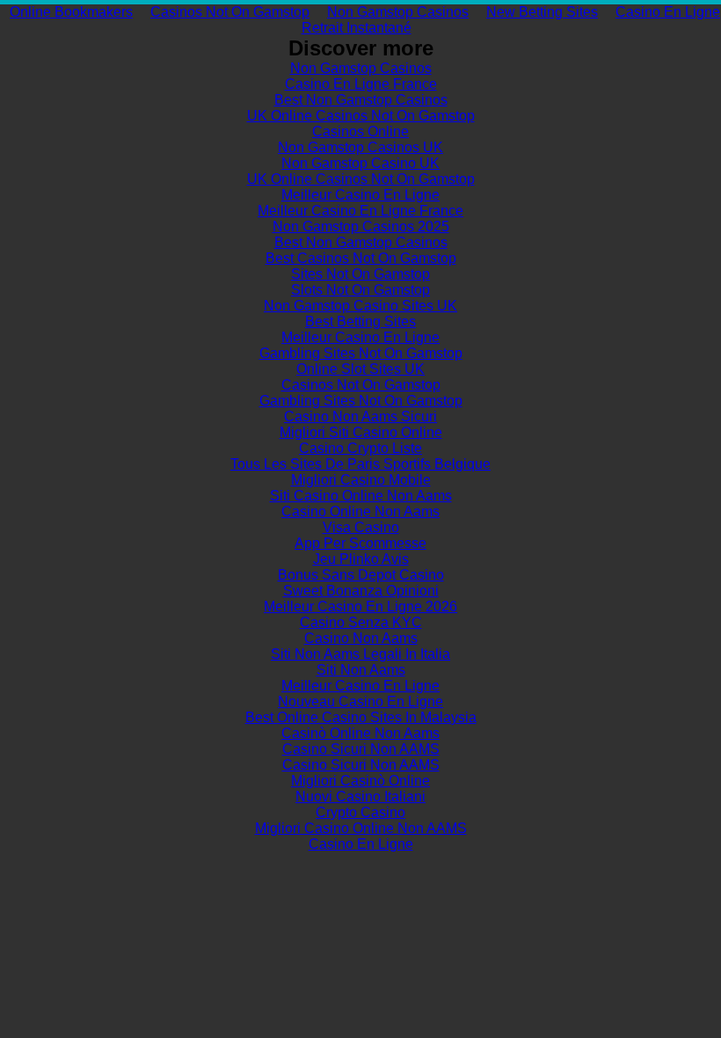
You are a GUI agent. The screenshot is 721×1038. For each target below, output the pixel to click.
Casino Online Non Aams (360, 511)
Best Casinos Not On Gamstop (361, 258)
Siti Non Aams (361, 669)
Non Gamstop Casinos (398, 11)
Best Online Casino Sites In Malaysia (361, 717)
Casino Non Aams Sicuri (360, 416)
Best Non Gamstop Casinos (361, 99)
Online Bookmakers (71, 11)
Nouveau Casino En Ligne (360, 701)
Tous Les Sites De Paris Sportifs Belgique (360, 464)
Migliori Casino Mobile (361, 479)
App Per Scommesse (360, 543)
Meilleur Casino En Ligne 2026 (360, 606)
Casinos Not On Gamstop (230, 11)
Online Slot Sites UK (360, 369)
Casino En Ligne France (361, 84)
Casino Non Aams (361, 638)
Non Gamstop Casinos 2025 (361, 226)
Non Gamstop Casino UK (360, 163)
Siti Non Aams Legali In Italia (360, 654)
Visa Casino (361, 527)
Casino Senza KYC (361, 622)
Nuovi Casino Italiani (360, 796)
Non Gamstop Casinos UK (360, 147)
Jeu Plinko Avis (361, 559)
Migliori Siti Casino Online (361, 432)
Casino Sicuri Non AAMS (361, 749)
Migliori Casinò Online (360, 780)
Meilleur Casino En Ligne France (360, 210)
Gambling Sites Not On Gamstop (360, 353)
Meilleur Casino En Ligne (360, 194)
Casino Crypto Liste (360, 448)
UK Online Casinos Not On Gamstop (361, 115)
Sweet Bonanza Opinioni (361, 590)
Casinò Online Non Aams (360, 733)
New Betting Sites (542, 11)
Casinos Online (360, 131)
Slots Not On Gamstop (360, 289)
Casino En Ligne (361, 844)
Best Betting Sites (360, 321)
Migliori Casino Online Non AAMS (361, 828)
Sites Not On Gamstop (360, 274)
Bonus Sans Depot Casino (361, 574)
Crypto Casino (360, 812)
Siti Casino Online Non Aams (361, 495)
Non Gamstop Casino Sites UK (360, 305)
